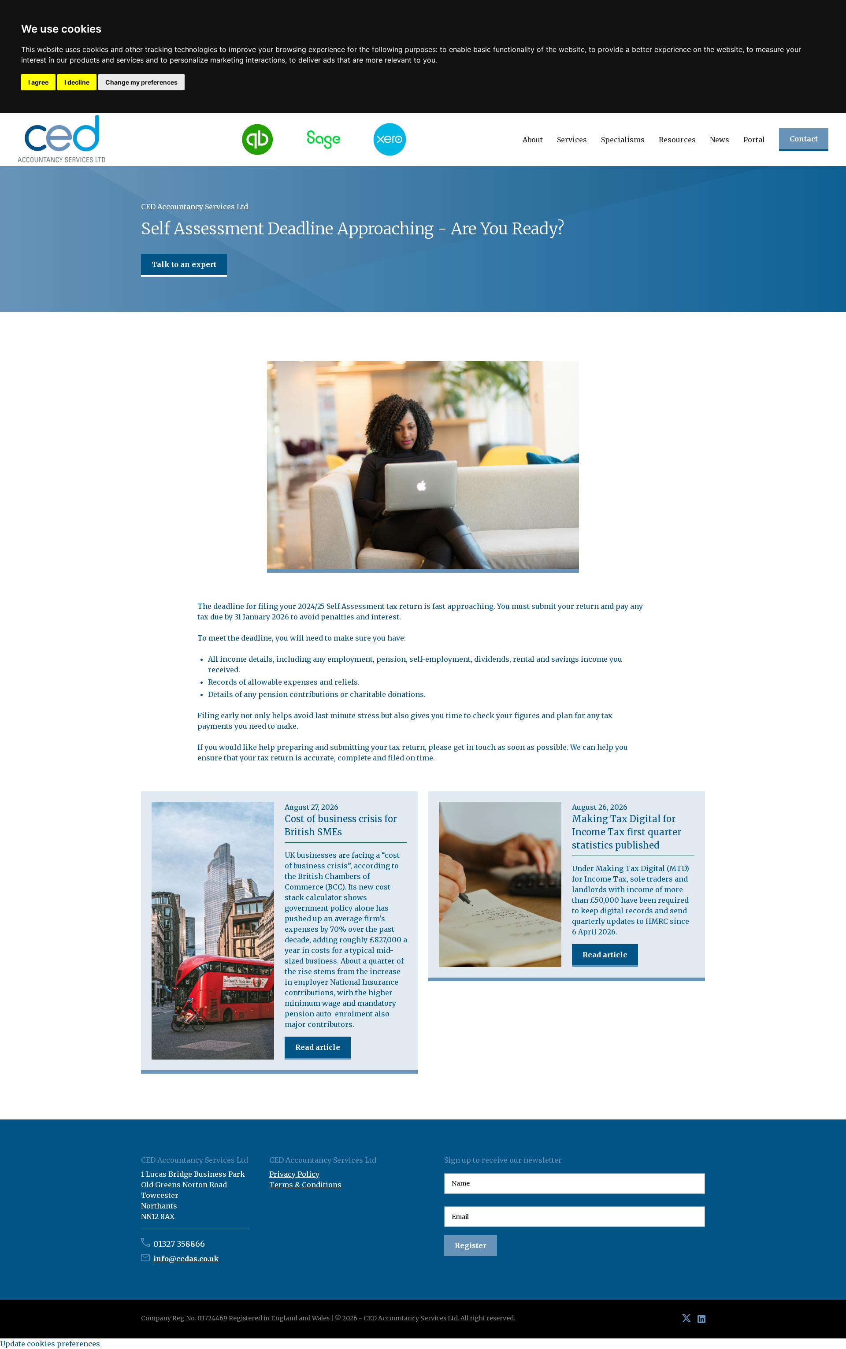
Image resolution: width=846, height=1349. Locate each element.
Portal (754, 139)
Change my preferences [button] (141, 82)
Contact (804, 138)
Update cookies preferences (50, 1343)
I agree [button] (38, 82)
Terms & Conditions (305, 1184)
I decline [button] (76, 82)
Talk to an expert (184, 264)
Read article (317, 1047)
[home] (62, 139)
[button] (533, 139)
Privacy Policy (294, 1174)
